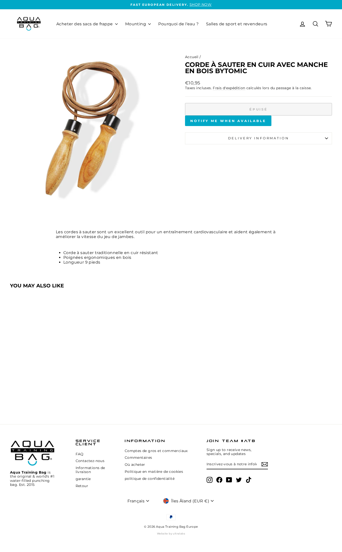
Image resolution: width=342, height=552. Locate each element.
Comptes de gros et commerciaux (156, 451)
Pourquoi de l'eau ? (178, 24)
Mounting (136, 24)
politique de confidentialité (150, 479)
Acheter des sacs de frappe (85, 24)
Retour (82, 486)
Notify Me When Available (228, 121)
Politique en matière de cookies (154, 472)
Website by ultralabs (171, 533)
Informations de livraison (90, 470)
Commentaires (138, 458)
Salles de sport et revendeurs (236, 24)
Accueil (192, 57)
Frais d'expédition (229, 88)
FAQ (80, 454)
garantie (83, 479)
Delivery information (258, 138)
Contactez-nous (90, 461)
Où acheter (135, 465)
